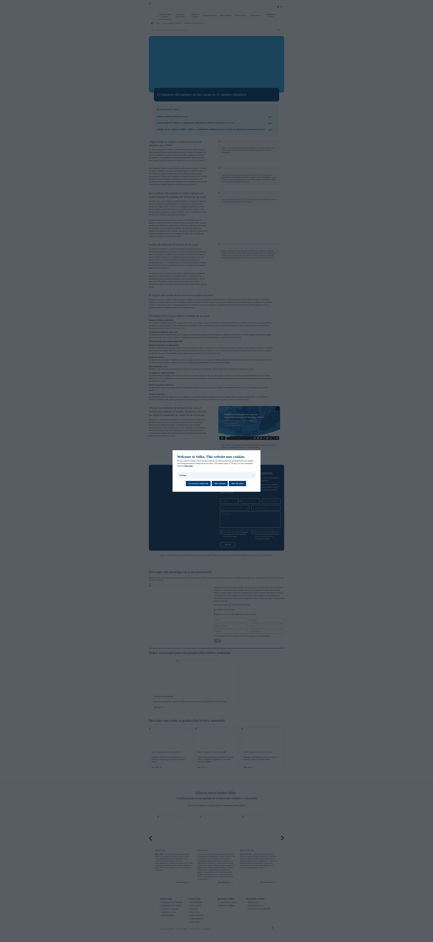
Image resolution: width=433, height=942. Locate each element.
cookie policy (188, 466)
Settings (182, 475)
